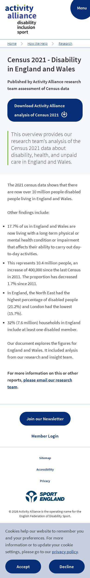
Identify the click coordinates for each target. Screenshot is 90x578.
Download (39, 110)
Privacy (45, 481)
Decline (67, 566)
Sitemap (45, 458)
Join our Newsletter (45, 418)
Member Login (45, 436)
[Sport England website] (45, 496)
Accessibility (45, 469)
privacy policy (65, 551)
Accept (23, 566)
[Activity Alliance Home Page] (20, 19)
